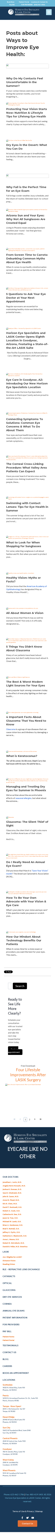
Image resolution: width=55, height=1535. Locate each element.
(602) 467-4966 (39, 5)
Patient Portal (24, 2)
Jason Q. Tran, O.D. (10, 1218)
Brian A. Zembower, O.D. (13, 1225)
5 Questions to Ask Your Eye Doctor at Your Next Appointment (26, 297)
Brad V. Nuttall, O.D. (11, 1229)
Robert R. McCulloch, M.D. (14, 1243)
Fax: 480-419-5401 (34, 1494)
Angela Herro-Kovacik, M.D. (14, 1186)
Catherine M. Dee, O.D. (12, 1214)
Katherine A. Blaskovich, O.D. (15, 1236)
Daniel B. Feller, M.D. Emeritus (15, 1246)
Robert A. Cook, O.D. (11, 1211)
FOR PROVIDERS (27, 5)
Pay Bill (12, 5)
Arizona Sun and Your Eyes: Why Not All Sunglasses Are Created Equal (25, 219)
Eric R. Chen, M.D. (10, 1204)
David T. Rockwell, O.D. (12, 1207)
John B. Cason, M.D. (11, 1196)
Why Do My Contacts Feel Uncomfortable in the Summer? (24, 82)
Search (19, 986)
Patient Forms (8, 1337)
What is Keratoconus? (21, 756)
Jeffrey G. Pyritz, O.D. (11, 1232)
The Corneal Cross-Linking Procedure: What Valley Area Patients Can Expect (26, 467)
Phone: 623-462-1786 (14, 1494)
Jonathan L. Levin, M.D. (12, 1182)
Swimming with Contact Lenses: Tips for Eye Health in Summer (27, 507)
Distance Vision (9, 1261)
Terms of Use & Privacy (23, 1511)
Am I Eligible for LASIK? (12, 1257)
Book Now (10, 2)
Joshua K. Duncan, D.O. (12, 1189)
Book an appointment (14, 1050)
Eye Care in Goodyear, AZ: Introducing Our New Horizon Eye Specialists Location (27, 383)
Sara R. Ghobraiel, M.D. (12, 1193)
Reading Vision (9, 1264)
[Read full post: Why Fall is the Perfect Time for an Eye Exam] (27, 177)
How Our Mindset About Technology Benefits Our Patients (23, 940)
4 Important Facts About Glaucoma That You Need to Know (26, 720)
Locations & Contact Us (39, 2)
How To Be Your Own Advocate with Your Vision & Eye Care (26, 901)
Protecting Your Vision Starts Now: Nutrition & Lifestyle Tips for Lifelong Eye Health (26, 112)
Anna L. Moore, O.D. (11, 1239)
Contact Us (27, 1523)
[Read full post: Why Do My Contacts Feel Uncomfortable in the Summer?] (27, 67)
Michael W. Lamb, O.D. (12, 1221)
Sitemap (39, 1511)
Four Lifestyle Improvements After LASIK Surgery (28, 1074)
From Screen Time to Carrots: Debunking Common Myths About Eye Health (27, 258)
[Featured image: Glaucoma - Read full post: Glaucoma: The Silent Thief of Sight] (10, 817)
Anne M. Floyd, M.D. (11, 1200)
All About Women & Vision (24, 613)
